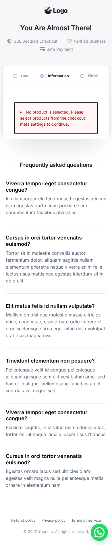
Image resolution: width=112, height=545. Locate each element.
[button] (99, 532)
